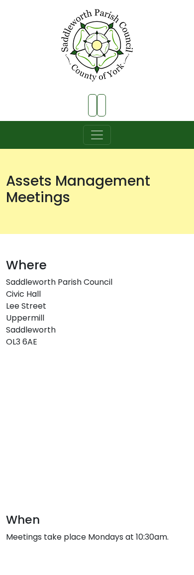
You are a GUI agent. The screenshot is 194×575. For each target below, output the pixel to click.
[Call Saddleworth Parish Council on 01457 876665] (92, 105)
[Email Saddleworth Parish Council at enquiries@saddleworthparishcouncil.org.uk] (101, 105)
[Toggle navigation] (97, 135)
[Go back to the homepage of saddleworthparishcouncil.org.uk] (97, 45)
